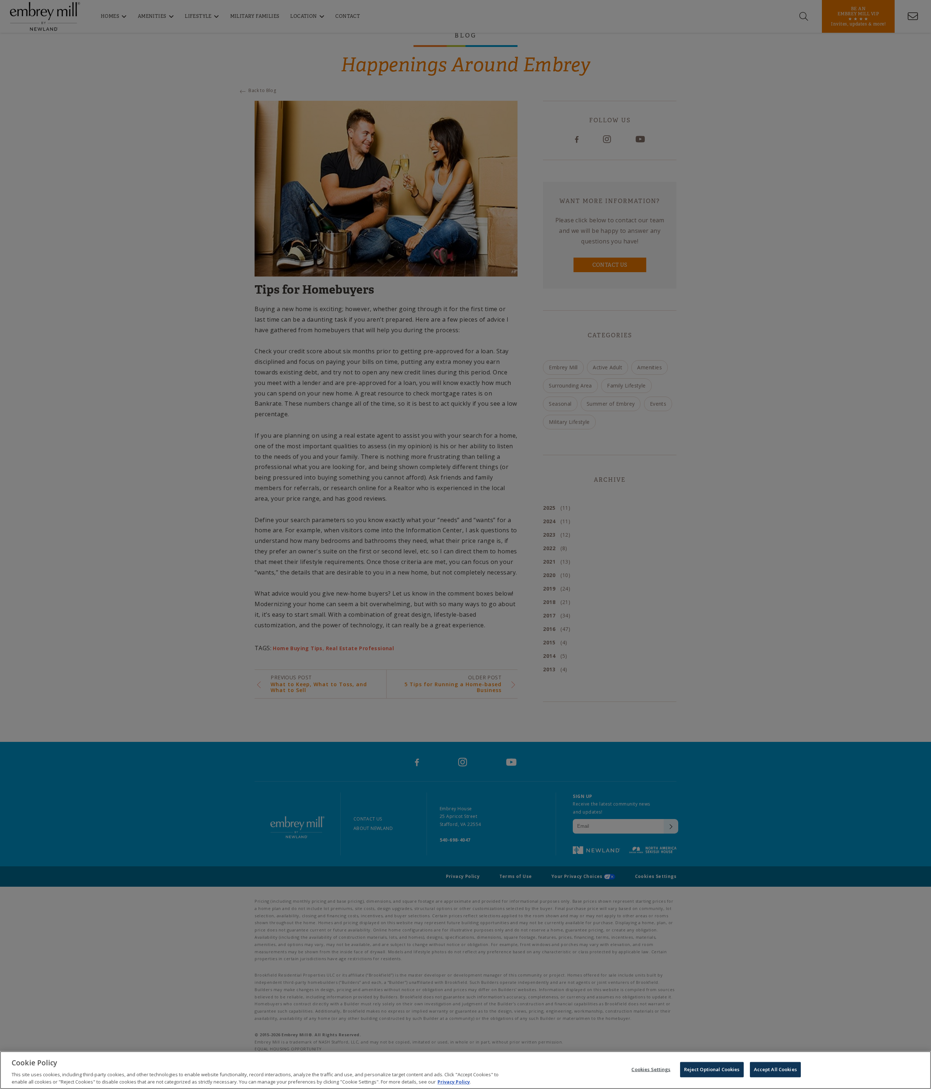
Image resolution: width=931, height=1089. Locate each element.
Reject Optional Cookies (712, 1069)
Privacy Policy (453, 1081)
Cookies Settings (650, 1069)
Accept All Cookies (775, 1069)
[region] (465, 1070)
